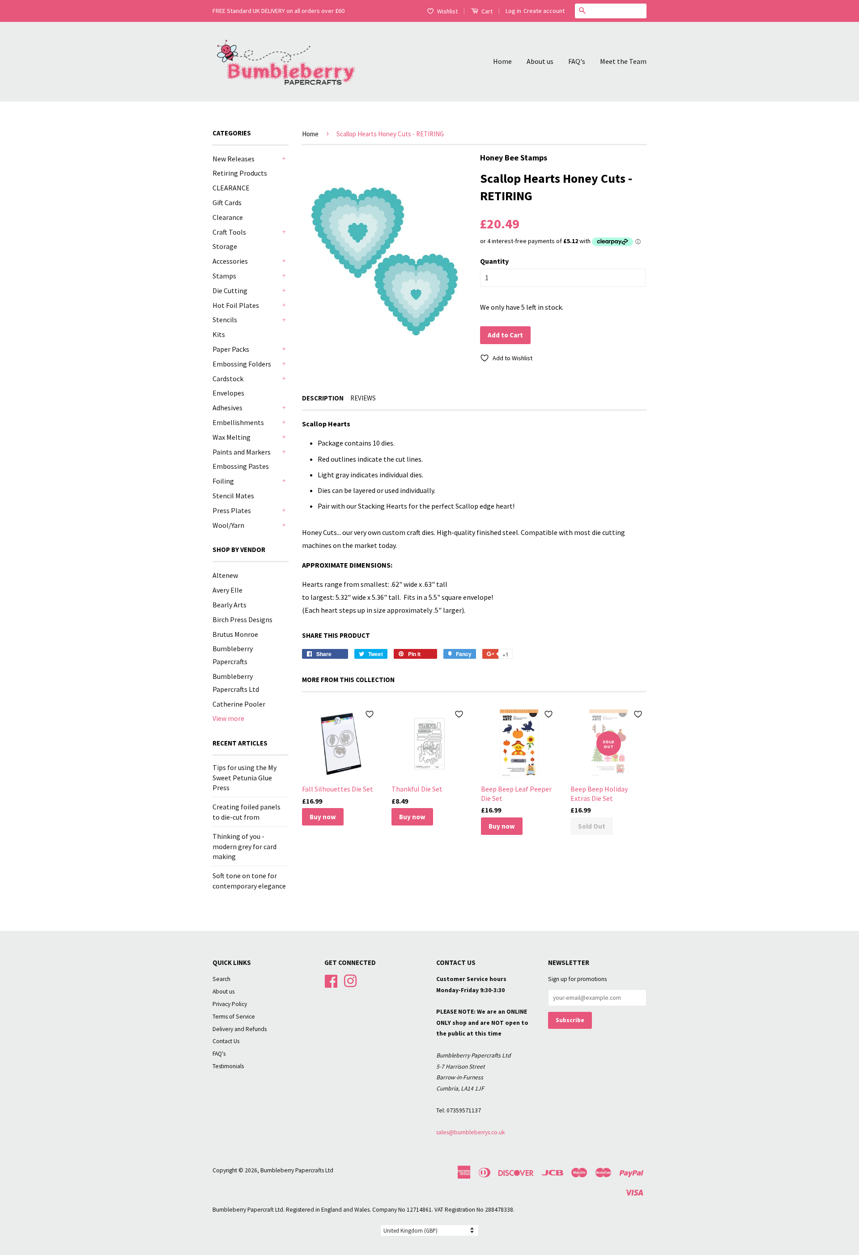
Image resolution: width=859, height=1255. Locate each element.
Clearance (228, 217)
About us (540, 61)
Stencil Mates (233, 495)
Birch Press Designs (242, 619)
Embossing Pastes (241, 466)
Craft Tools (229, 231)
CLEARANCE (231, 187)
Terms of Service (234, 1016)
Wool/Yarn (228, 525)
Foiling (223, 480)
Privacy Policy (230, 1004)
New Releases (234, 158)
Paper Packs (231, 349)
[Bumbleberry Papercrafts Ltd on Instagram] (350, 980)
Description (323, 398)
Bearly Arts (230, 604)
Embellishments (238, 422)
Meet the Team (623, 61)
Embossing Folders (242, 363)
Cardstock (228, 378)
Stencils (225, 319)
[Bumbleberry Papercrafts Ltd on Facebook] (331, 980)
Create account (544, 11)
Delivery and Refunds (240, 1029)
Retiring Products (240, 172)
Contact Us (226, 1041)
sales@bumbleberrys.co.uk (470, 1132)
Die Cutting (230, 290)
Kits (219, 334)
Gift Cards (227, 202)
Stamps (224, 275)
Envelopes (228, 392)
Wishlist (447, 11)
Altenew (225, 575)
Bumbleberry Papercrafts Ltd (296, 1170)
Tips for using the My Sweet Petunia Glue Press (244, 777)
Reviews (363, 398)
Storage (225, 246)
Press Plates (232, 510)
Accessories (230, 261)
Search (221, 979)
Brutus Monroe (235, 634)
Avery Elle (227, 589)
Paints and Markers (242, 451)
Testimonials (228, 1066)
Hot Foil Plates (236, 305)
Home (502, 61)
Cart (486, 11)
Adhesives (227, 407)
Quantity (494, 261)
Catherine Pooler (239, 703)
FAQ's (576, 61)
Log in (513, 11)
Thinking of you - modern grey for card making (244, 846)
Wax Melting (232, 437)
